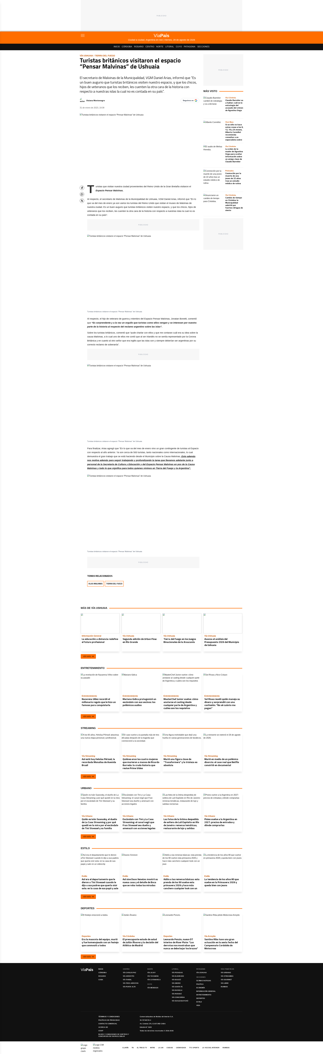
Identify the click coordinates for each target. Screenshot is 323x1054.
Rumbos (224, 987)
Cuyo (179, 47)
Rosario (138, 47)
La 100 (161, 1048)
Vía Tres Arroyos (131, 983)
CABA (100, 980)
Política (200, 984)
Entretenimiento (203, 995)
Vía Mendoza (152, 988)
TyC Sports (194, 1048)
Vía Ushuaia (86, 56)
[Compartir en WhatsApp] (82, 194)
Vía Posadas (177, 972)
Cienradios (181, 1048)
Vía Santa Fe (177, 987)
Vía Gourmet (226, 980)
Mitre (152, 1048)
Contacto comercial (107, 1024)
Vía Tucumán (152, 976)
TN (133, 1048)
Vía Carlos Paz (129, 972)
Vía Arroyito (128, 976)
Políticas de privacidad (109, 1020)
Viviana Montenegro (95, 100)
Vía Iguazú (176, 980)
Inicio (117, 47)
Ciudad (170, 1048)
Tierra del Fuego (105, 56)
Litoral (169, 47)
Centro (149, 47)
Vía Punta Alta (129, 987)
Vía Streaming (227, 976)
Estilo (199, 1002)
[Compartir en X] (82, 200)
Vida (198, 1005)
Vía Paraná (177, 994)
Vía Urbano (226, 972)
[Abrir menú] (104, 35)
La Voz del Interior (210, 1048)
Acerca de (103, 1027)
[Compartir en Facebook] (82, 188)
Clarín (125, 1048)
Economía (200, 988)
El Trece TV (142, 1048)
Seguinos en (188, 100)
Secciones (203, 47)
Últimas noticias (203, 981)
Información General (206, 991)
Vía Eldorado (178, 976)
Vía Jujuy (151, 972)
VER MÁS (87, 656)
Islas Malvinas (95, 583)
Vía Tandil (127, 980)
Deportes (200, 998)
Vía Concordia (178, 997)
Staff (100, 1031)
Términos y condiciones (109, 1017)
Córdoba (127, 47)
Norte (159, 47)
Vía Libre (225, 983)
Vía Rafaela (177, 990)
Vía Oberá (176, 983)
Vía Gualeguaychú (180, 1001)
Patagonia (189, 47)
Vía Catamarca (154, 980)
